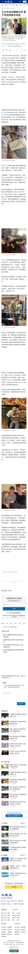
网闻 (8, 920)
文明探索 (9, 927)
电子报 (3, 901)
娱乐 (8, 917)
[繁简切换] (24, 50)
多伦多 (18, 915)
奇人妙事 (7, 8)
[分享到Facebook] (2, 50)
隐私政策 (3, 904)
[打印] (17, 50)
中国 (10, 4)
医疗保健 (17, 929)
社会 (5, 920)
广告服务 (15, 904)
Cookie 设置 (14, 950)
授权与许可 (14, 901)
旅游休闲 (17, 934)
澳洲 (13, 920)
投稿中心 (9, 904)
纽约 (13, 913)
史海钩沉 (3, 932)
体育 (2, 920)
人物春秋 (9, 932)
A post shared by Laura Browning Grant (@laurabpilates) (14, 581)
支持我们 (14, 887)
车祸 (6, 623)
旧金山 (18, 913)
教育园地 (3, 934)
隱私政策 (15, 616)
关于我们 (8, 901)
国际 (17, 4)
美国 (13, 4)
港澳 (8, 915)
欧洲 (18, 917)
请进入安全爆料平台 (14, 816)
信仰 (15, 623)
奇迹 (19, 623)
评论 (20, 4)
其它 (18, 920)
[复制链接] (13, 50)
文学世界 (9, 929)
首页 (2, 4)
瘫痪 (11, 623)
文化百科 (3, 927)
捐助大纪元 (21, 904)
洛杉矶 (14, 915)
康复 (24, 623)
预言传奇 (9, 934)
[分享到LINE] (6, 50)
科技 (2, 917)
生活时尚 (23, 929)
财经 (5, 917)
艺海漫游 (3, 936)
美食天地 (23, 932)
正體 (20, 1)
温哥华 (14, 917)
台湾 (24, 4)
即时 (6, 4)
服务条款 (20, 901)
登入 (25, 1)
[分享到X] (10, 50)
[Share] (10, 718)
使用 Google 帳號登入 (15, 612)
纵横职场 (17, 932)
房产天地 (17, 927)
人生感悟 (3, 929)
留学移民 (23, 927)
